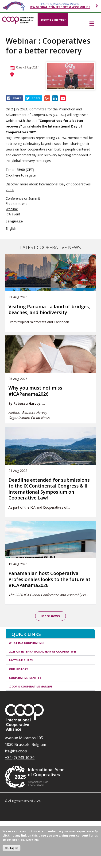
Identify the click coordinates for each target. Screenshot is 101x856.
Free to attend (16, 203)
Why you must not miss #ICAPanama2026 (35, 391)
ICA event (13, 214)
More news (50, 616)
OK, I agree (11, 848)
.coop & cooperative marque (30, 686)
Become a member (53, 19)
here (16, 175)
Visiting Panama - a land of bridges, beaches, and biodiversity (49, 309)
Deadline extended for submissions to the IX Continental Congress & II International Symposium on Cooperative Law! (49, 489)
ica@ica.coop (16, 751)
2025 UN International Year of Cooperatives (43, 651)
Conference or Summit (23, 198)
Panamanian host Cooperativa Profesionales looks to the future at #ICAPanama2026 (49, 579)
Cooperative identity (25, 678)
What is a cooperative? (26, 643)
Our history (18, 669)
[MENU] (91, 24)
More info (32, 839)
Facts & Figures (21, 660)
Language (14, 221)
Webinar (12, 209)
